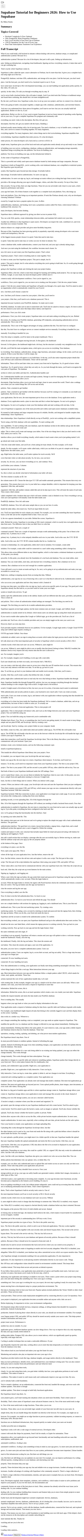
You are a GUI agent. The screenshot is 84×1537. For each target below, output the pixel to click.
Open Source (8, 1535)
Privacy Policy (39, 1535)
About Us (17, 1535)
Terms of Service (27, 1535)
